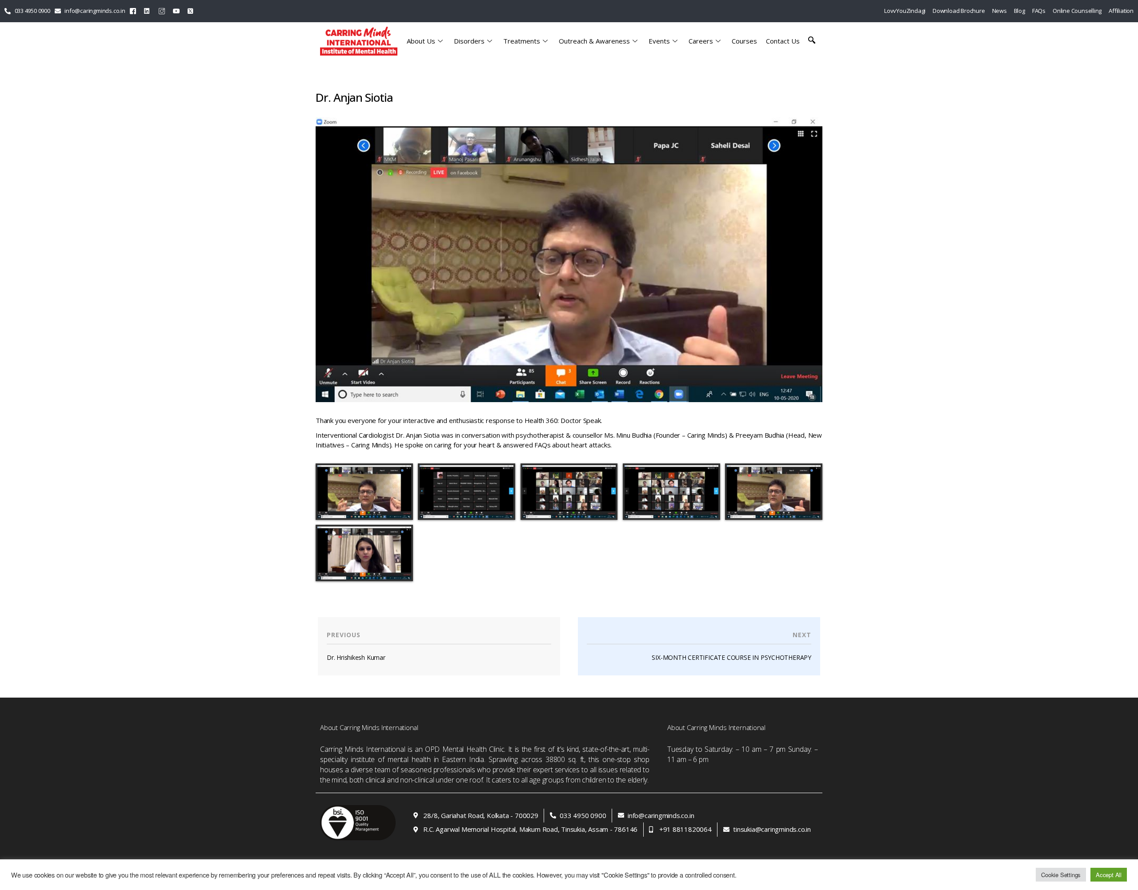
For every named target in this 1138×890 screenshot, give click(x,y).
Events (659, 40)
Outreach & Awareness (594, 40)
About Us (421, 40)
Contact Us (783, 40)
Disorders (469, 40)
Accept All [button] (1109, 874)
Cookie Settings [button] (1061, 874)
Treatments (521, 40)
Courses (744, 40)
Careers (701, 40)
